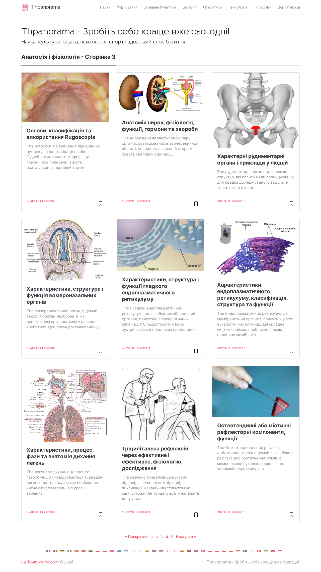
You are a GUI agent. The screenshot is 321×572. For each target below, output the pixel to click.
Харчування (127, 7)
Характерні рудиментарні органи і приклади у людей (252, 159)
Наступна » (186, 536)
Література (212, 7)
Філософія (262, 7)
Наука (105, 7)
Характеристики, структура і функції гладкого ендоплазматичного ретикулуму (160, 289)
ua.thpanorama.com (40, 562)
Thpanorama (45, 7)
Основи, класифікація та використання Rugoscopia (61, 133)
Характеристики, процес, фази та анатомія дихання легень (61, 456)
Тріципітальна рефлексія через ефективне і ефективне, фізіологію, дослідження (155, 458)
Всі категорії (289, 7)
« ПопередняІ (136, 536)
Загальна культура (159, 7)
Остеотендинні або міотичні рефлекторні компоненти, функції (254, 432)
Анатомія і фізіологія (41, 200)
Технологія (238, 7)
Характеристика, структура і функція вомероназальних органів (65, 295)
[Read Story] (101, 205)
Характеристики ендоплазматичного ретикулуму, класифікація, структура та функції (252, 294)
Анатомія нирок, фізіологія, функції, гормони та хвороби (160, 125)
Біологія (189, 7)
